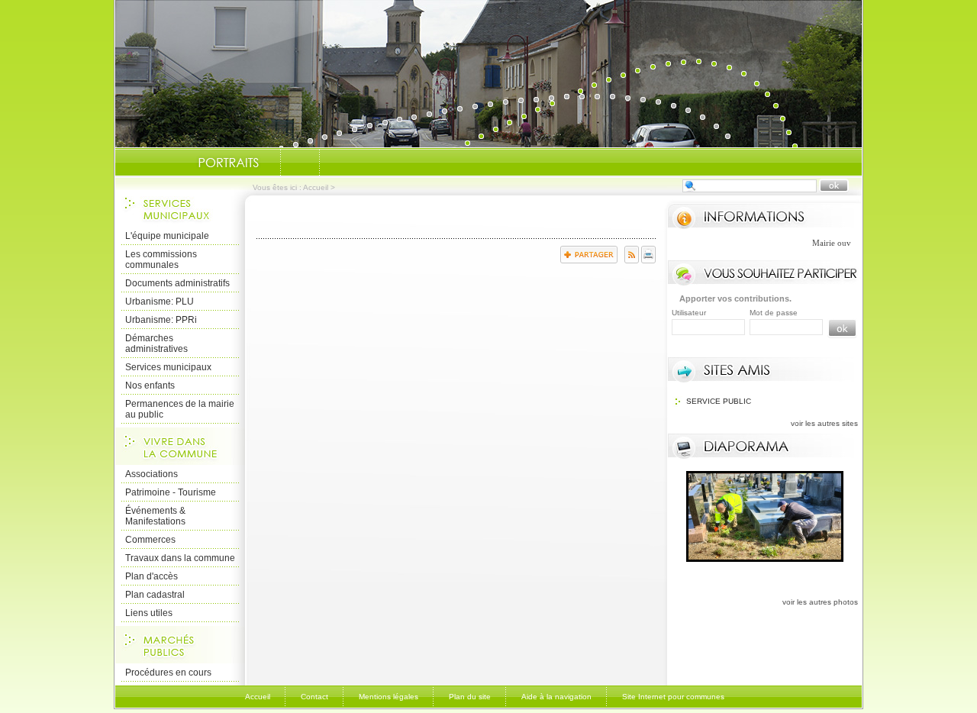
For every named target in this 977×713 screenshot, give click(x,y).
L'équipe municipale (167, 236)
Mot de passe (774, 312)
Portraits (228, 162)
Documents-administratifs (300, 162)
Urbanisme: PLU (159, 301)
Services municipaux (168, 367)
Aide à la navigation (556, 696)
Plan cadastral (155, 594)
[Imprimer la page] (648, 260)
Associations (151, 474)
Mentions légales (388, 696)
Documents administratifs (177, 283)
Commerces (150, 539)
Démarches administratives (156, 343)
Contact (314, 696)
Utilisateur (689, 312)
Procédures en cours (168, 672)
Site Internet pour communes (673, 696)
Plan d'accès (151, 576)
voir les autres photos (820, 602)
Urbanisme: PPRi (161, 320)
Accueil (315, 187)
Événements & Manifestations (155, 516)
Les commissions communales (161, 259)
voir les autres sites (824, 423)
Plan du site (470, 696)
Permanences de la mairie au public (179, 409)
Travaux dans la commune (180, 558)
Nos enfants (150, 385)
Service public (718, 401)
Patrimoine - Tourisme (170, 492)
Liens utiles (149, 613)
